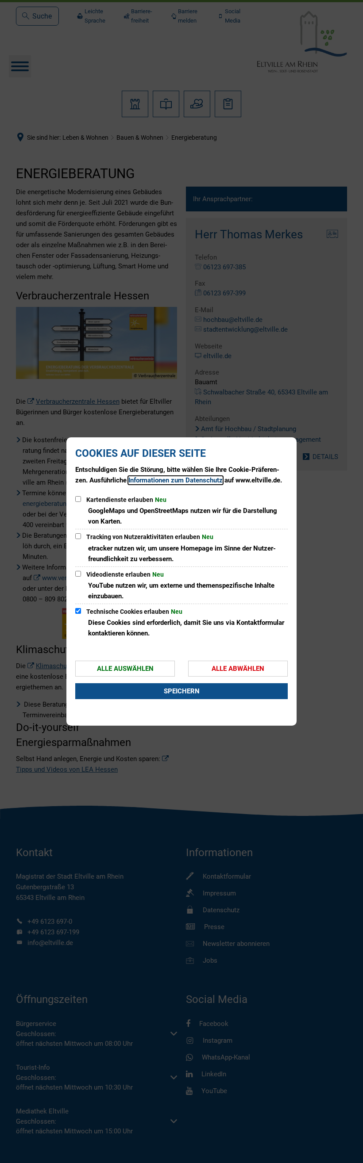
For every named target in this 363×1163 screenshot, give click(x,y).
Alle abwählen (238, 669)
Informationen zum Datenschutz (175, 480)
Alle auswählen (125, 669)
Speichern (182, 691)
